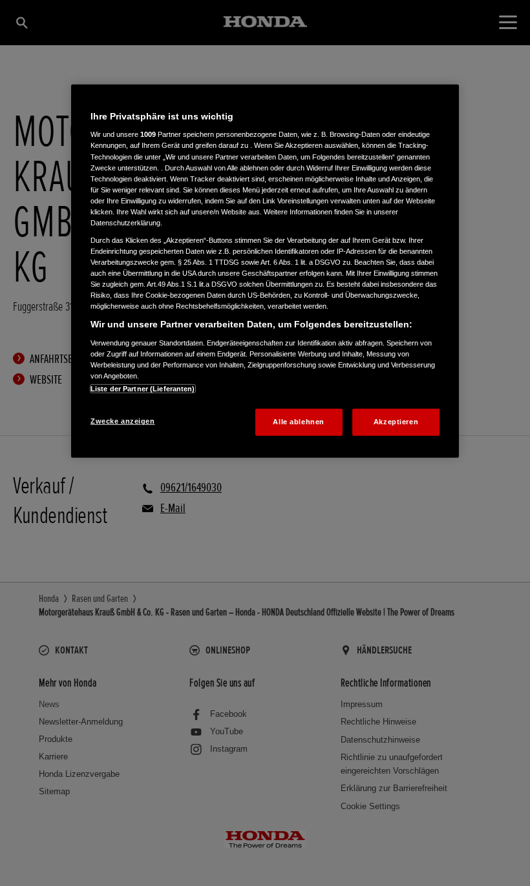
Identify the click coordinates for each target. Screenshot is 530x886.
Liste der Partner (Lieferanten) (142, 389)
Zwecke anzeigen (122, 421)
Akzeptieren (396, 422)
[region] (265, 271)
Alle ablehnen (298, 422)
